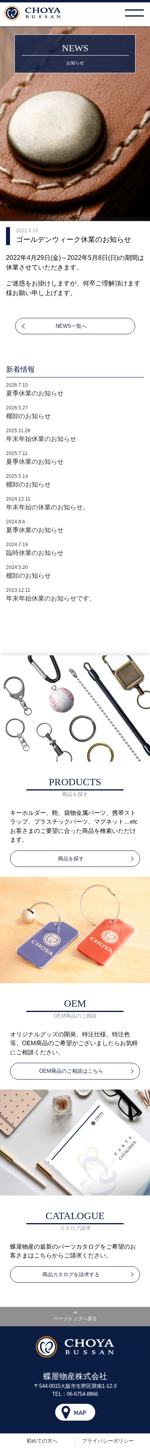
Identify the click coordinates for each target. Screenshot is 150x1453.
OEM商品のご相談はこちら (71, 1071)
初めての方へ (42, 1441)
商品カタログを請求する (71, 1274)
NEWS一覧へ (71, 326)
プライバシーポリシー (108, 1441)
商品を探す (71, 859)
